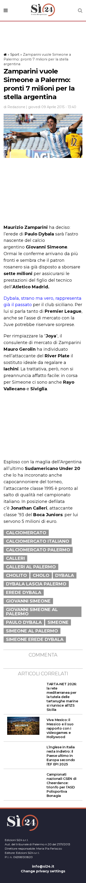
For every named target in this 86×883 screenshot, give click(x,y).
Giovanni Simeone (28, 601)
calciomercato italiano (37, 541)
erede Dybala (23, 592)
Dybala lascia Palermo (36, 584)
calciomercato (26, 532)
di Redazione (14, 107)
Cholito (16, 575)
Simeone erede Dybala (35, 639)
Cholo (41, 575)
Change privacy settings (43, 871)
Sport (14, 54)
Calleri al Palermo (31, 567)
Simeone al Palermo (32, 631)
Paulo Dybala (24, 622)
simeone (58, 622)
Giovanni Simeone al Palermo (32, 611)
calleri (15, 558)
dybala (64, 575)
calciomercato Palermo (38, 549)
